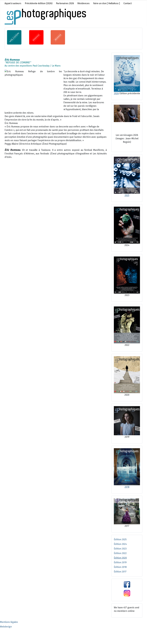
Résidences (83, 3)
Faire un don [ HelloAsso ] (106, 3)
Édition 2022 (120, 553)
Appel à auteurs (13, 3)
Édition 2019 (120, 562)
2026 (116, 93)
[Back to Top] (142, 624)
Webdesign (6, 626)
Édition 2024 (120, 544)
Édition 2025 (120, 539)
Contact (127, 3)
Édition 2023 (120, 548)
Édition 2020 (120, 557)
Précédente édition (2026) (38, 3)
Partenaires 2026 (65, 3)
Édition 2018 (120, 567)
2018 (127, 487)
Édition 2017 (120, 571)
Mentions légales (9, 622)
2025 (127, 195)
